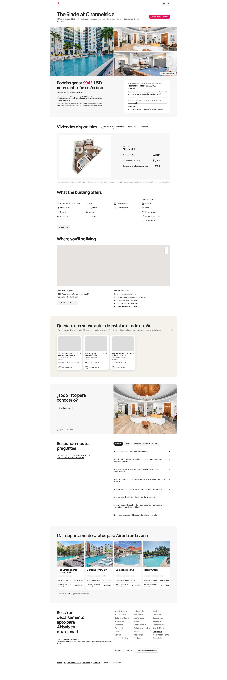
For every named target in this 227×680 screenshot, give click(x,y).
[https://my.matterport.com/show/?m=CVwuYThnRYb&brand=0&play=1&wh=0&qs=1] (145, 39)
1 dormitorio (120, 127)
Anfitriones (118, 444)
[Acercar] (166, 249)
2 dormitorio (132, 127)
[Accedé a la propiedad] (70, 565)
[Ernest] (113, 367)
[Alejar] (166, 252)
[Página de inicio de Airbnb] (58, 4)
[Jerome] (86, 367)
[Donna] (59, 367)
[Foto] (82, 51)
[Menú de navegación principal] (168, 3)
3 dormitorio (144, 127)
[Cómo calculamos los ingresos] (147, 166)
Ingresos (127, 444)
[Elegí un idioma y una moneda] (164, 3)
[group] (147, 96)
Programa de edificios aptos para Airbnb (146, 444)
